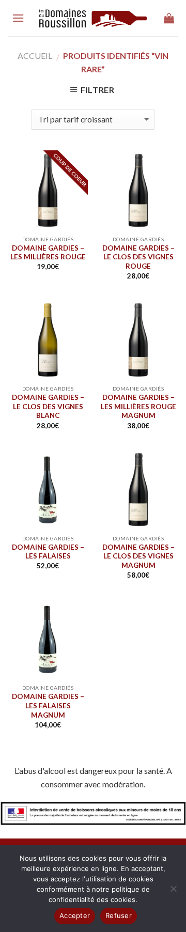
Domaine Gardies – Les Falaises (48, 552)
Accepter (74, 915)
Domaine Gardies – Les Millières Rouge (48, 252)
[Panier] (169, 18)
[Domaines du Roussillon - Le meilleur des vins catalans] (93, 18)
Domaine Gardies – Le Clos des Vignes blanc (48, 406)
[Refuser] (173, 891)
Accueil (35, 55)
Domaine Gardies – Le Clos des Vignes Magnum (138, 556)
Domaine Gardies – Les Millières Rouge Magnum (138, 406)
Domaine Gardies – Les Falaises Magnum (48, 705)
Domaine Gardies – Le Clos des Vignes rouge (138, 257)
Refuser (118, 915)
